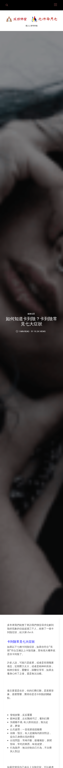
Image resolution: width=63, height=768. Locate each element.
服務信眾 (31, 314)
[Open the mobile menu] (55, 5)
